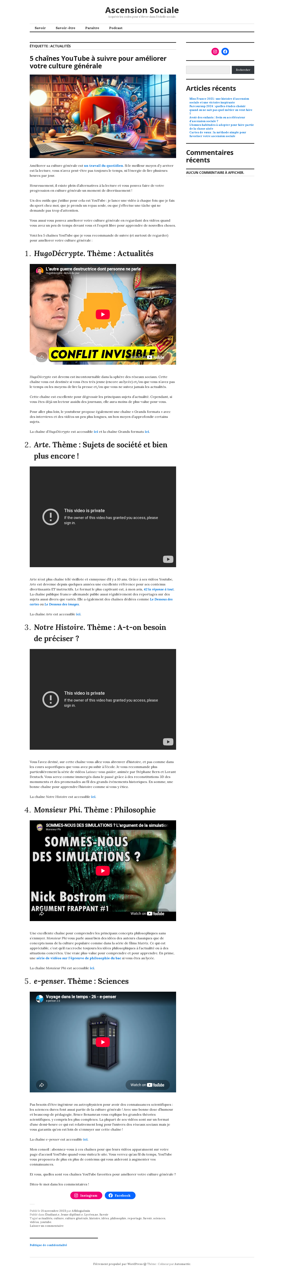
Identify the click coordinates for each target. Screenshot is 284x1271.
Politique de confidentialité (48, 1245)
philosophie (118, 1218)
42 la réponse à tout (159, 589)
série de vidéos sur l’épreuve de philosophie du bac (78, 958)
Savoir (40, 28)
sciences (159, 1218)
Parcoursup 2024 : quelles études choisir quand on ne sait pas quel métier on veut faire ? (220, 109)
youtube (45, 1222)
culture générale (76, 1218)
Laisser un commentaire (47, 1226)
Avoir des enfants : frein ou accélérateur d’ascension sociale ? (217, 119)
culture (59, 1218)
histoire (94, 1218)
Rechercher (243, 70)
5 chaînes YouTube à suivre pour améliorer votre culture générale (98, 62)
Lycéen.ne (91, 1214)
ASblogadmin (81, 1211)
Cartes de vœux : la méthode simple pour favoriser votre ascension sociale (217, 134)
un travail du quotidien (103, 165)
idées (105, 1218)
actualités (45, 1218)
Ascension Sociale (142, 10)
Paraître (92, 28)
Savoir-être (65, 28)
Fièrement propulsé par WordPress (118, 1264)
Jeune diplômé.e (72, 1214)
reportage (134, 1218)
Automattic (182, 1264)
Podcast (115, 28)
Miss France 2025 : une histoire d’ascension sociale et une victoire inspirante (219, 100)
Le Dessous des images (61, 604)
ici (96, 431)
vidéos (34, 1222)
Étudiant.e (52, 1214)
